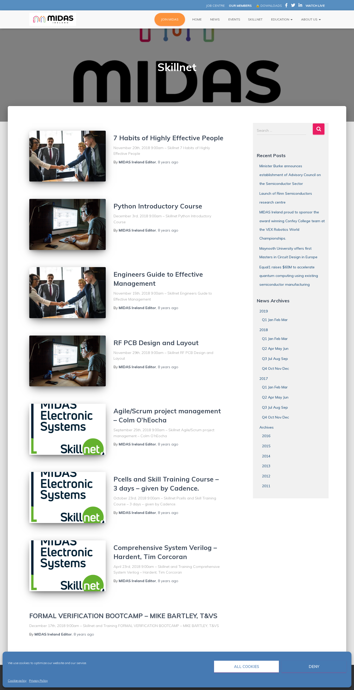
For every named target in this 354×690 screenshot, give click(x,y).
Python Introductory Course (158, 206)
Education (280, 19)
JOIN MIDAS (170, 19)
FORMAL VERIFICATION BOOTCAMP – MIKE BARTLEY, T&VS (123, 616)
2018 (263, 329)
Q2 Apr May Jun (275, 348)
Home (197, 19)
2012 (266, 476)
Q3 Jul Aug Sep (275, 358)
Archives (266, 427)
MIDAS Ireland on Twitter (293, 6)
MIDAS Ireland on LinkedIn (300, 6)
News (214, 19)
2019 (263, 311)
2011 (266, 486)
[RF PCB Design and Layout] (67, 361)
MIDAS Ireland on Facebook (286, 6)
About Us (309, 19)
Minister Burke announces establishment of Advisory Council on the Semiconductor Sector (290, 175)
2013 (266, 466)
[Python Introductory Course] (67, 224)
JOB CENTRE (215, 6)
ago (168, 162)
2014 (266, 456)
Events (234, 19)
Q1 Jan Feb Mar (275, 319)
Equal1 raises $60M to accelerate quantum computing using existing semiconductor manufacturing (288, 276)
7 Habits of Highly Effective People (168, 138)
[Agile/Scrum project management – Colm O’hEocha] (67, 429)
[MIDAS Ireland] (52, 19)
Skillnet (255, 19)
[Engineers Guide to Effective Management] (67, 292)
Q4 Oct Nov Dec (275, 368)
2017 (263, 378)
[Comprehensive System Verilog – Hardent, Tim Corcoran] (67, 565)
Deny (314, 666)
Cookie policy (17, 680)
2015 (266, 446)
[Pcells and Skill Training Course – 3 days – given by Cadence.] (67, 497)
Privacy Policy (38, 680)
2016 (266, 436)
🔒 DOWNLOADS (269, 6)
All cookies (246, 666)
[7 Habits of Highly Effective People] (67, 156)
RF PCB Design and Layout (156, 343)
